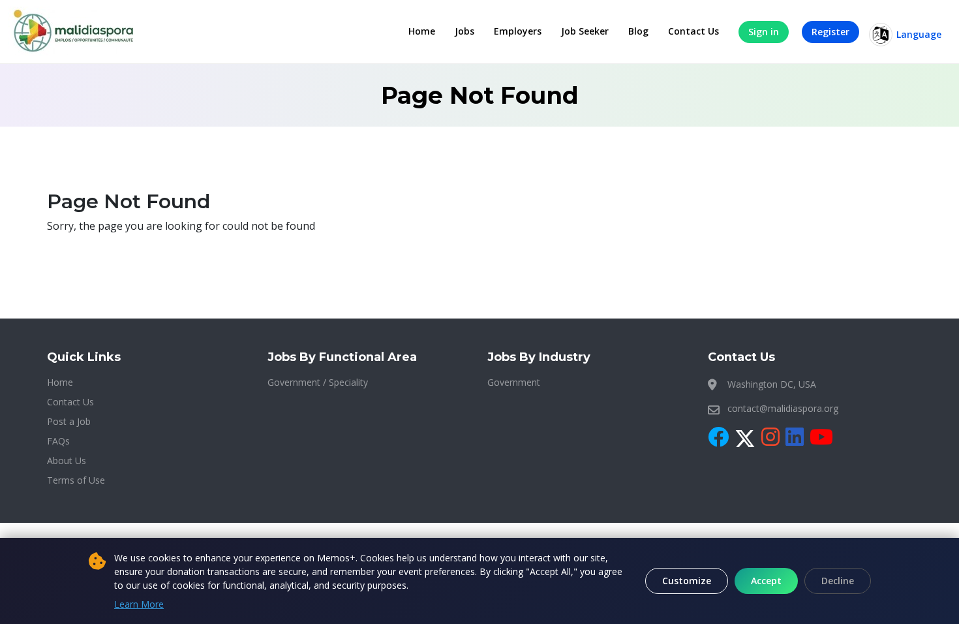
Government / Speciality (317, 382)
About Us (66, 460)
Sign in (763, 31)
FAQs (58, 441)
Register (830, 31)
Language (918, 34)
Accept (766, 580)
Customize (686, 580)
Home (421, 31)
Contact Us (693, 31)
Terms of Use (76, 480)
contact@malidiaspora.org (782, 408)
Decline (837, 580)
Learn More (139, 604)
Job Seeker (585, 31)
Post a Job (69, 421)
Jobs (464, 31)
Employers (517, 31)
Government (513, 382)
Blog (638, 31)
